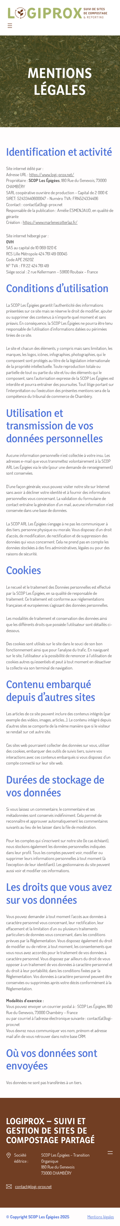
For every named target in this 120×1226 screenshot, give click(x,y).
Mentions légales (100, 1216)
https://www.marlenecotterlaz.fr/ (50, 222)
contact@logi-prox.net (33, 1186)
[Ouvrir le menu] (10, 25)
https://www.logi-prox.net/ (51, 174)
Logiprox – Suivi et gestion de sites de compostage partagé (50, 1130)
